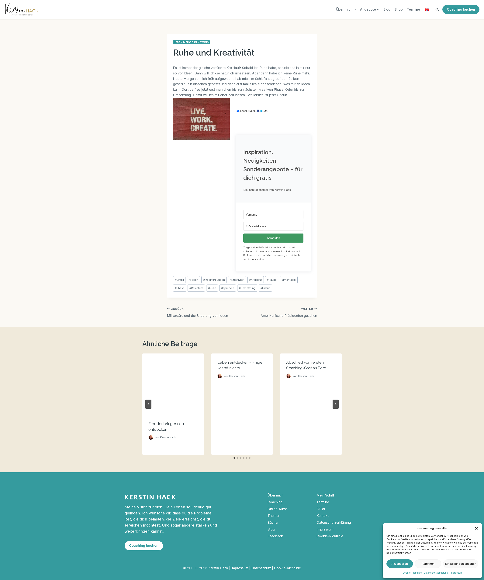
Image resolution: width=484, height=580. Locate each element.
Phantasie (289, 279)
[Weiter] (336, 404)
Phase (180, 288)
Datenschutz (261, 568)
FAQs (320, 509)
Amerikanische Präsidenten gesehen (289, 312)
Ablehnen (428, 563)
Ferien (193, 279)
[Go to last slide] (148, 404)
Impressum (456, 572)
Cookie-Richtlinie (412, 572)
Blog (386, 9)
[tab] (234, 458)
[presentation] (173, 384)
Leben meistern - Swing (191, 42)
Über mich (276, 495)
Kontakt (322, 516)
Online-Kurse (278, 509)
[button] (476, 528)
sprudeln (227, 288)
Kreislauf (255, 279)
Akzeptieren (400, 563)
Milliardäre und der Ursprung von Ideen (197, 312)
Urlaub (265, 288)
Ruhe (212, 288)
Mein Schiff (325, 495)
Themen (274, 516)
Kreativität (237, 279)
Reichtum (196, 288)
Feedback (275, 536)
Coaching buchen (461, 9)
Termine (413, 9)
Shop (399, 9)
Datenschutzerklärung (436, 572)
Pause (272, 279)
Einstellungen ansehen (460, 563)
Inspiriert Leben (214, 279)
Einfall (179, 279)
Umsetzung (247, 288)
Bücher (273, 522)
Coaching (275, 502)
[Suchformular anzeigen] (437, 9)
